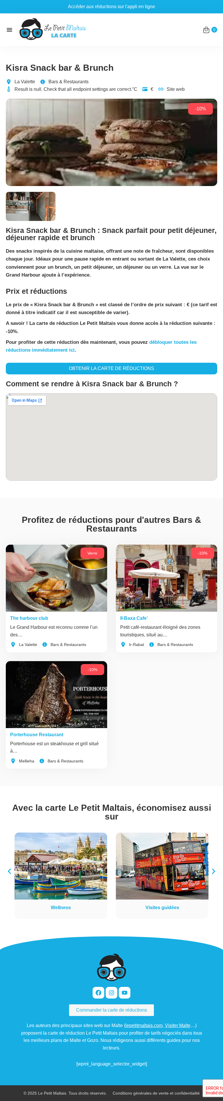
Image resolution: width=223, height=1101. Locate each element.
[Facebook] (98, 993)
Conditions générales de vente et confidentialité (156, 1093)
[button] (9, 871)
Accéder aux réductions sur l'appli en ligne (111, 6)
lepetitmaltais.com (144, 1025)
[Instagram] (111, 993)
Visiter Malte (177, 1025)
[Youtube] (124, 993)
